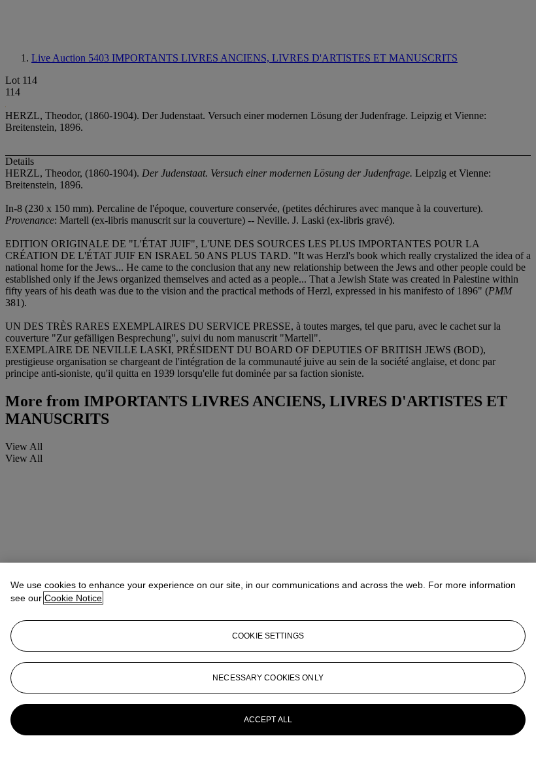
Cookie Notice (73, 598)
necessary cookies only (268, 677)
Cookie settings (268, 635)
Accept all (268, 719)
